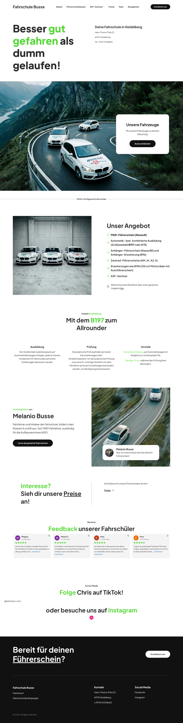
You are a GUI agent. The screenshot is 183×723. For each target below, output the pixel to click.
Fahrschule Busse (29, 6)
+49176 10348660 (103, 702)
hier (122, 288)
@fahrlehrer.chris (12, 601)
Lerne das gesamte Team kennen (33, 443)
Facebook (140, 692)
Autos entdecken (142, 143)
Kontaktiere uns (158, 654)
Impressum (18, 693)
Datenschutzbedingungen (26, 698)
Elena (63, 537)
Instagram (140, 697)
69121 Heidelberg (102, 37)
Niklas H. (24, 537)
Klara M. (103, 537)
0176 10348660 (106, 42)
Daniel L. (143, 537)
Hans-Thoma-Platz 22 (104, 32)
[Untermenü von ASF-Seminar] (103, 6)
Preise (107, 490)
